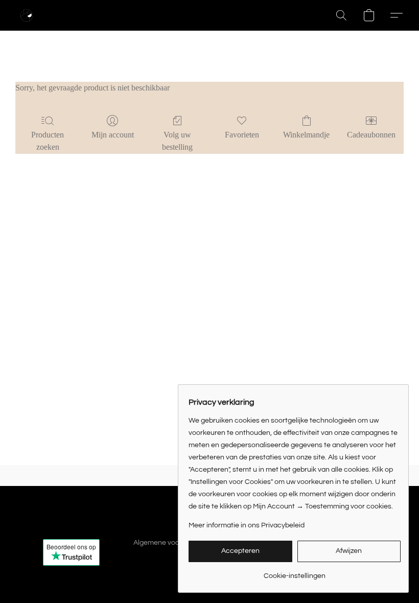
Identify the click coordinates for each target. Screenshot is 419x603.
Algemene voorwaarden (171, 542)
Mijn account (112, 134)
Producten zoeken (47, 140)
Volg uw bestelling (177, 140)
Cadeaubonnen (371, 134)
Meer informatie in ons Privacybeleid (247, 525)
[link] (295, 572)
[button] (26, 15)
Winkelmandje (306, 134)
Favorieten (242, 134)
